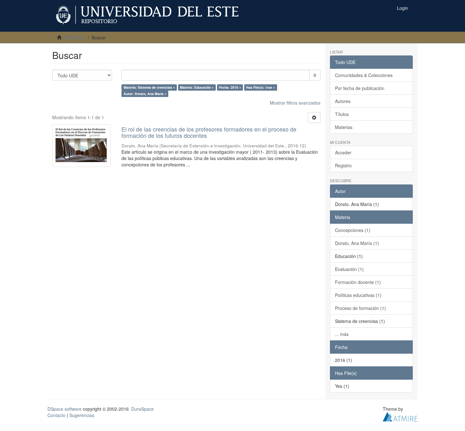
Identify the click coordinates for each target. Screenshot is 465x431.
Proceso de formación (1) (360, 308)
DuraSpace (142, 409)
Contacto (56, 415)
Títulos (342, 114)
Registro (343, 165)
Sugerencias (81, 415)
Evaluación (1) (349, 269)
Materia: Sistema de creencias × (149, 87)
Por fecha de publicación (359, 88)
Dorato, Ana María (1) (357, 243)
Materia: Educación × (197, 87)
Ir (314, 75)
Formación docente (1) (358, 282)
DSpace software (64, 409)
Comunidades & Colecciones (364, 75)
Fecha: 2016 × (230, 87)
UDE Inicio (74, 37)
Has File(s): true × (260, 87)
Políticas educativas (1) (358, 295)
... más (342, 334)
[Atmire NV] (400, 416)
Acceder (343, 152)
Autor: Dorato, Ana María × (145, 93)
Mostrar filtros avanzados (295, 103)
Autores (342, 101)
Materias (343, 127)
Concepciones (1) (352, 230)
